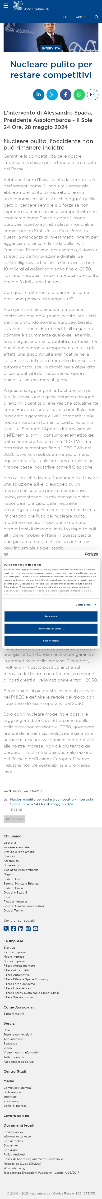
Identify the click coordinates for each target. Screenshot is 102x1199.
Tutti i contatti (14, 1057)
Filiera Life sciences (17, 988)
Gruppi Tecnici (13, 910)
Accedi (81, 17)
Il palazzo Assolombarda (21, 869)
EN (65, 16)
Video (8, 1047)
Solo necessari (51, 641)
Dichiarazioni (13, 1092)
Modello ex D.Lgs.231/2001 (22, 1163)
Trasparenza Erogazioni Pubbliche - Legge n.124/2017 (41, 1172)
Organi (8, 874)
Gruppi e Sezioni (15, 892)
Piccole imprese (15, 952)
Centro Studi (15, 1071)
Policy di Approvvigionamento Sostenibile (33, 1158)
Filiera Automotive (17, 974)
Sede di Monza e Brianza (21, 883)
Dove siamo (12, 865)
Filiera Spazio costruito (20, 997)
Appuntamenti (13, 1038)
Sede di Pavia (13, 887)
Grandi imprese (14, 961)
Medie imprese (14, 956)
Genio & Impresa (15, 1105)
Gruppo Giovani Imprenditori (24, 905)
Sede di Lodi (12, 878)
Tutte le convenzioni (18, 1034)
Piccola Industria (15, 901)
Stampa (16, 819)
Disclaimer (11, 1145)
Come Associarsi (19, 1007)
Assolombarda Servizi (19, 1061)
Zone (7, 896)
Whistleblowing (14, 1168)
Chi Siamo (13, 836)
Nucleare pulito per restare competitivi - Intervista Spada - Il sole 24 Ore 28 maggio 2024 (51, 801)
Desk (7, 1029)
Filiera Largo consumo (19, 983)
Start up (9, 947)
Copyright (11, 1149)
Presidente (11, 1101)
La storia (10, 842)
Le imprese (13, 941)
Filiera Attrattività (16, 970)
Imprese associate (16, 847)
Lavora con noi (17, 1116)
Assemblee (11, 860)
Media (9, 1081)
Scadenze (10, 1043)
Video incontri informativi (21, 1052)
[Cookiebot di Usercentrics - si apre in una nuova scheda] (77, 554)
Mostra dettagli (84, 605)
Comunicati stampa (17, 1087)
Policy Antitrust (14, 1154)
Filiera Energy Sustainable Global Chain (31, 992)
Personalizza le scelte (49, 629)
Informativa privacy (17, 1136)
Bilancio (9, 856)
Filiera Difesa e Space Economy (26, 979)
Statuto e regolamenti (19, 851)
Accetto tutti (51, 616)
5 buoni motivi (14, 1013)
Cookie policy (13, 1140)
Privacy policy (13, 1131)
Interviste (10, 1096)
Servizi (9, 1023)
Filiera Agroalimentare (19, 965)
